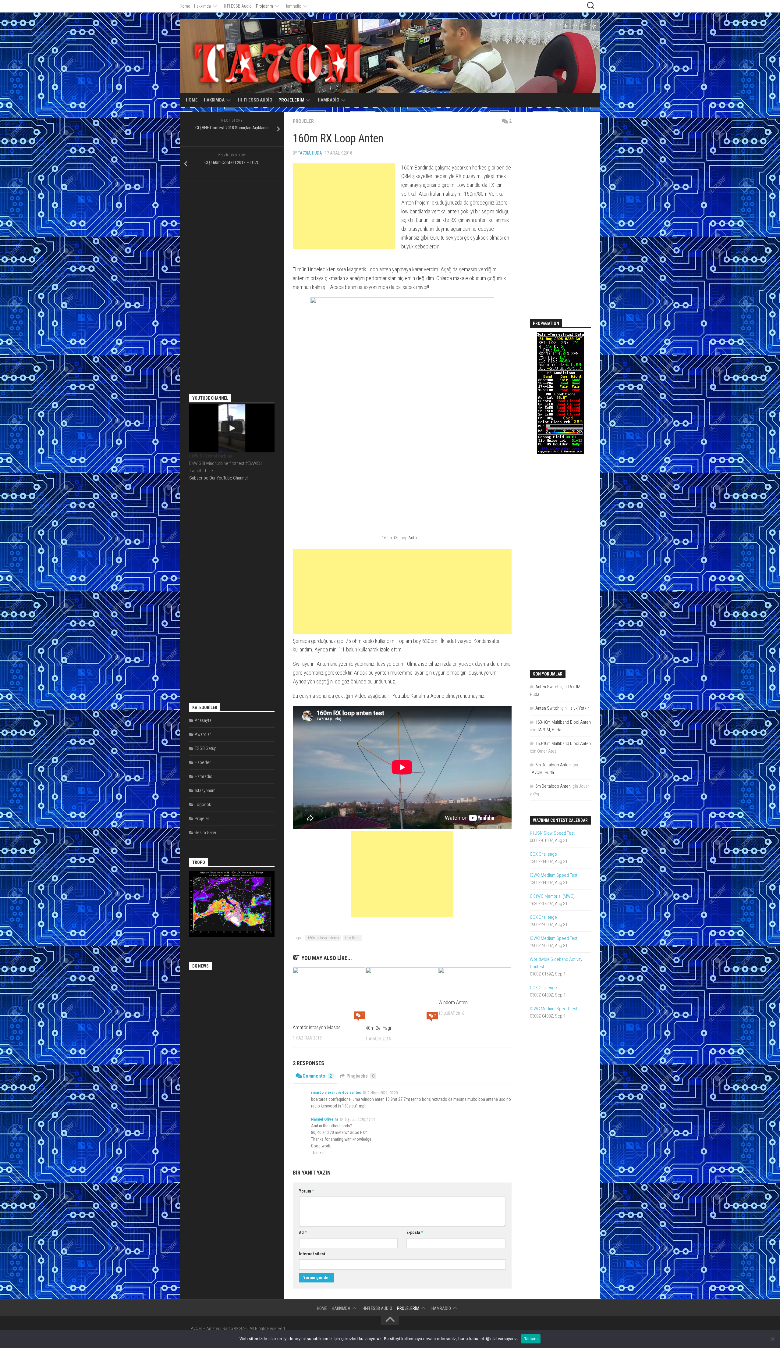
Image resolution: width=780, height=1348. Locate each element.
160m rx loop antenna (323, 938)
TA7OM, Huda (310, 153)
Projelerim (264, 6)
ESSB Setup (206, 748)
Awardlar (203, 734)
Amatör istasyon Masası (317, 1027)
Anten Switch (547, 687)
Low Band (352, 938)
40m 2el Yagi (378, 1028)
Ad (303, 1232)
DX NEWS (200, 966)
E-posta (414, 1232)
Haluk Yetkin (579, 708)
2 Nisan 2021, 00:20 (383, 1092)
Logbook (203, 804)
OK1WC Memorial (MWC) (552, 896)
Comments (317, 1076)
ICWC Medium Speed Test (553, 875)
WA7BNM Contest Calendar (560, 820)
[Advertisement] (344, 206)
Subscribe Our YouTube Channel (218, 478)
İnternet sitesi (312, 1253)
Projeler (303, 121)
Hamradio (293, 6)
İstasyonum (205, 790)
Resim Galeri (206, 832)
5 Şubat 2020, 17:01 (360, 1119)
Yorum (306, 1191)
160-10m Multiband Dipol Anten (563, 722)
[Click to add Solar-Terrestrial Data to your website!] (560, 452)
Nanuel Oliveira (324, 1119)
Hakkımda (202, 6)
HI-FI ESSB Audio (237, 6)
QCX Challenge (543, 854)
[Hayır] (772, 1339)
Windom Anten (453, 1002)
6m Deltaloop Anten (553, 765)
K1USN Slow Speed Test (552, 833)
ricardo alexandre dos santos (336, 1092)
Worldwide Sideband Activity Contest (556, 963)
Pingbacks (360, 1076)
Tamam (530, 1338)
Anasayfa (203, 720)
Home (185, 6)
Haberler (203, 762)
